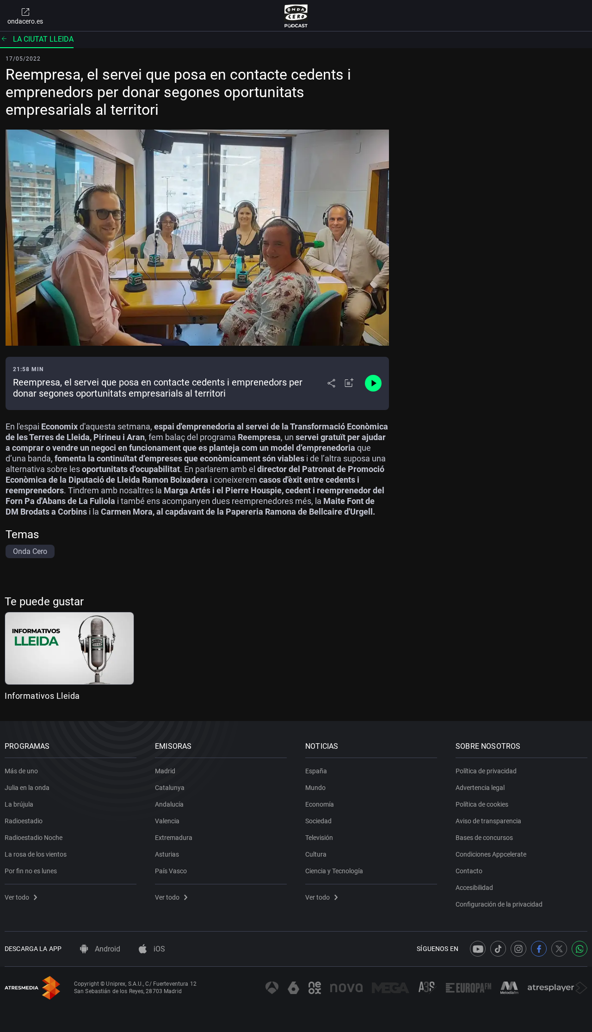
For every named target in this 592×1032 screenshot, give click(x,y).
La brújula (19, 804)
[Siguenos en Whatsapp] (579, 949)
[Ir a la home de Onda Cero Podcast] (296, 16)
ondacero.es (25, 21)
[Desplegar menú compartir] (331, 383)
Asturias (167, 854)
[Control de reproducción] (373, 383)
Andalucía (169, 804)
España (316, 771)
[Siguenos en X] (559, 949)
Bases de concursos (484, 837)
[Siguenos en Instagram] (518, 949)
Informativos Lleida (42, 696)
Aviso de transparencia (488, 821)
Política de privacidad (486, 771)
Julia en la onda (27, 787)
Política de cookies (482, 804)
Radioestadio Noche (33, 837)
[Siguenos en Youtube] (478, 949)
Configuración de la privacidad (499, 904)
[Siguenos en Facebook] (539, 949)
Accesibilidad (474, 887)
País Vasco (171, 871)
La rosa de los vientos (36, 854)
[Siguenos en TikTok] (498, 949)
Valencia (167, 821)
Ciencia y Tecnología (334, 871)
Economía (319, 804)
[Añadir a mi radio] (349, 383)
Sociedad (318, 821)
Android (106, 949)
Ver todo (17, 897)
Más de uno (21, 771)
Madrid (165, 771)
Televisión (319, 837)
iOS (158, 949)
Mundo (315, 787)
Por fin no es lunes (31, 871)
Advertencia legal (480, 787)
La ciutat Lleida (43, 39)
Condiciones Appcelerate (491, 854)
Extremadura (173, 837)
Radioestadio (24, 821)
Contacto (469, 871)
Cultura (316, 854)
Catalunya (170, 787)
